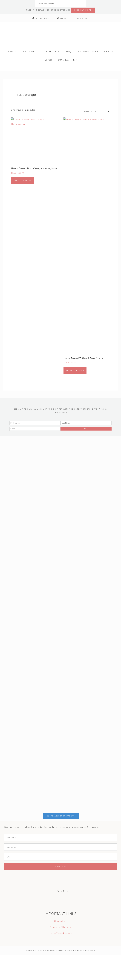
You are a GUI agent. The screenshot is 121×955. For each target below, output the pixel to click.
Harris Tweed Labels (60, 933)
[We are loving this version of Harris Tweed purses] (14, 506)
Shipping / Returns (61, 927)
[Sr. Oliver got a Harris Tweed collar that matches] (75, 511)
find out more (83, 10)
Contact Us (60, 921)
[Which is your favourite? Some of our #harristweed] (14, 730)
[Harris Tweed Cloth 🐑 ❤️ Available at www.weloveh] (45, 706)
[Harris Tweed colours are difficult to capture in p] (75, 730)
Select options (23, 180)
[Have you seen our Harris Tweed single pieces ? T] (45, 515)
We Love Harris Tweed (60, 33)
